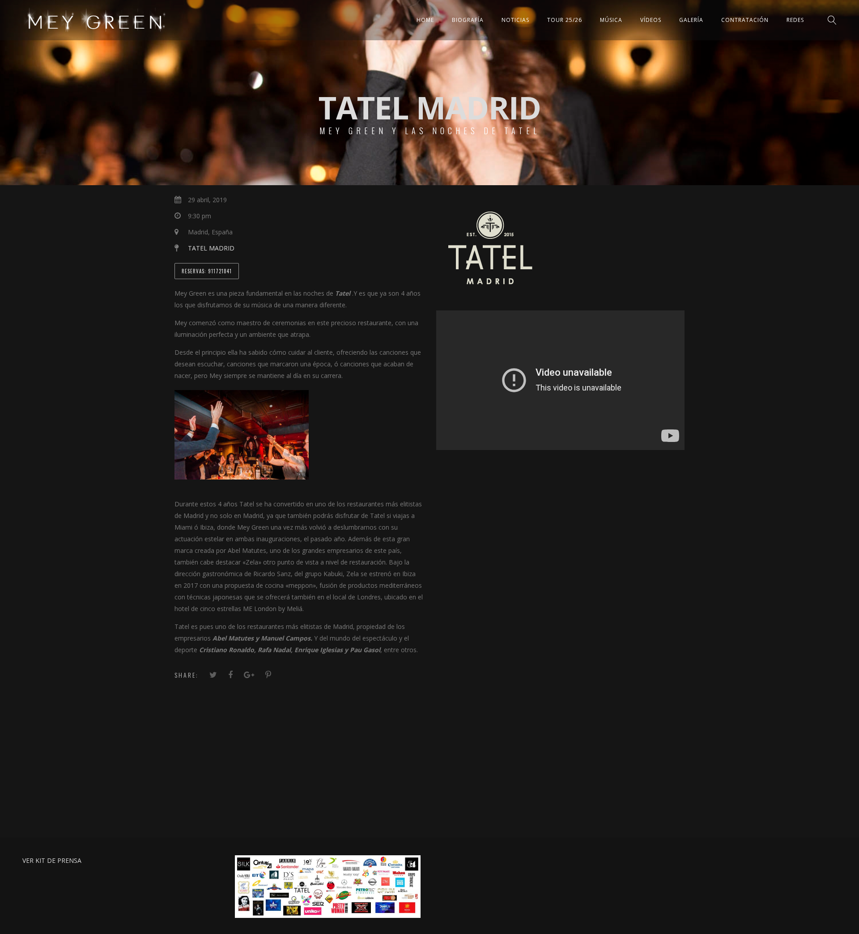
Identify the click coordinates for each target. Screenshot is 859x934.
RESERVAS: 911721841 (207, 271)
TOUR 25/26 (564, 20)
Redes (795, 20)
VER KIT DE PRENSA (51, 860)
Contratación (745, 20)
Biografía (468, 20)
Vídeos (650, 20)
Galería (691, 20)
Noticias (515, 20)
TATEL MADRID (211, 248)
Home (425, 20)
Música (611, 20)
